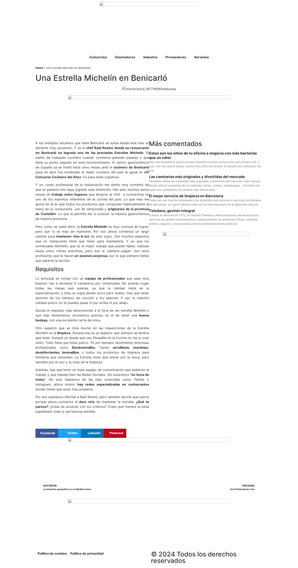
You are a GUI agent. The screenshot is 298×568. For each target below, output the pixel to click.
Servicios (201, 57)
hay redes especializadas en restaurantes (113, 384)
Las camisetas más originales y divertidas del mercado (197, 177)
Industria (150, 57)
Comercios (98, 57)
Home (39, 67)
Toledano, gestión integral (172, 211)
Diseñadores (125, 57)
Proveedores (175, 57)
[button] (46, 433)
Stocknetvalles (83, 347)
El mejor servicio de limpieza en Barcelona (186, 196)
